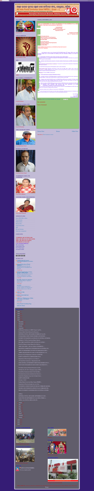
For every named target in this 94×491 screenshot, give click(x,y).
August (20, 402)
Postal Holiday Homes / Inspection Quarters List (24, 281)
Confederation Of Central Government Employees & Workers (25, 261)
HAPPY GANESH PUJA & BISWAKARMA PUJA (30, 356)
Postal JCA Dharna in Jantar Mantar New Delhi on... (30, 344)
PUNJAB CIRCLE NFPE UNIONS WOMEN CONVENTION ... (32, 336)
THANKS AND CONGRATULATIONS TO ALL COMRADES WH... (34, 388)
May (20, 409)
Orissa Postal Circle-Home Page (24, 303)
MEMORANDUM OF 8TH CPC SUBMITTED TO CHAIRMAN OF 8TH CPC (24, 267)
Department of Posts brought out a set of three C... (29, 358)
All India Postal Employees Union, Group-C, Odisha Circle (24, 272)
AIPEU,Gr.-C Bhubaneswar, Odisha (25, 298)
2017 (19, 315)
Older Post (75, 131)
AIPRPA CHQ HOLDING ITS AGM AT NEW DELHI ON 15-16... (33, 352)
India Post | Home (21, 305)
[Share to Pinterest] (67, 99)
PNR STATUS (19, 222)
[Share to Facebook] (66, 99)
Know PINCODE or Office (21, 218)
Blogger (47, 487)
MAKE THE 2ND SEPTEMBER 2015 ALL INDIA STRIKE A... (32, 398)
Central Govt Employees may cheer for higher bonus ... (30, 376)
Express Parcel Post (20, 225)
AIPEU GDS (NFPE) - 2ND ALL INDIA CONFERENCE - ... (32, 346)
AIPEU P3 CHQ (20, 292)
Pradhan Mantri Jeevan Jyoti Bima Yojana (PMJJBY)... (30, 382)
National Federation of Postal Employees (23, 264)
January (20, 417)
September (21, 328)
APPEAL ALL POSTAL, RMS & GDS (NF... (28, 400)
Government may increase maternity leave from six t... (30, 374)
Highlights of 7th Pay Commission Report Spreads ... (30, 340)
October (21, 326)
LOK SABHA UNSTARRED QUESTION (23, 299)
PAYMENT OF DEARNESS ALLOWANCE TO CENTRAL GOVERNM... (35, 338)
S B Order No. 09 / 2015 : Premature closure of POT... (30, 369)
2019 (19, 311)
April (20, 411)
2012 (19, 424)
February (21, 415)
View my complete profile (25, 470)
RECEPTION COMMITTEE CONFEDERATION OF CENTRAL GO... (34, 348)
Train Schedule (19, 220)
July (20, 404)
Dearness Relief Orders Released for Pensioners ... (29, 332)
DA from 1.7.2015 (22, 380)
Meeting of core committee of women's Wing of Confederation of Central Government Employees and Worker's (25, 275)
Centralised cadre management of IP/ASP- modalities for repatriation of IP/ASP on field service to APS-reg (24, 287)
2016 (19, 318)
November (21, 324)
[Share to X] (65, 99)
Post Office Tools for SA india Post (24, 279)
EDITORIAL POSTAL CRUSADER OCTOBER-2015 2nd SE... (32, 334)
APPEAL (21, 394)
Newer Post (40, 131)
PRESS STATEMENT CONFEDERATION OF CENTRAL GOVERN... (34, 390)
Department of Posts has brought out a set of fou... (29, 384)
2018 (19, 313)
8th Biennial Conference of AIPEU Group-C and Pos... (30, 330)
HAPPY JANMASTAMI (24, 378)
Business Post (19, 223)
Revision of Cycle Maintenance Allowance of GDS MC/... (31, 354)
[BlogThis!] (64, 99)
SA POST (19, 285)
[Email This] (63, 99)
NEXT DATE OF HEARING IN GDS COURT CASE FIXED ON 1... (33, 364)
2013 (19, 422)
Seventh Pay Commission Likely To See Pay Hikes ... (30, 371)
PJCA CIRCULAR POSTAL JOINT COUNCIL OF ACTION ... (32, 342)
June (20, 406)
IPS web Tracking (20, 229)
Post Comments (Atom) (48, 134)
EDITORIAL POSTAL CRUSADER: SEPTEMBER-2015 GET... (32, 396)
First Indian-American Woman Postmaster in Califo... (30, 367)
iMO (17, 227)
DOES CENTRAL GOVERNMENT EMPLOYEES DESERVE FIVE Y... (34, 362)
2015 (19, 320)
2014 (19, 420)
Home (58, 131)
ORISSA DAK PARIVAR (22, 295)
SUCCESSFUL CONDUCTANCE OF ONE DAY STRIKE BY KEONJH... (35, 386)
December (21, 321)
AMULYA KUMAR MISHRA (27, 468)
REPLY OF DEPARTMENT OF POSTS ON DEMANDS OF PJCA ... (33, 350)
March (20, 413)
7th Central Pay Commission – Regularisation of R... (30, 360)
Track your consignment (21, 231)
